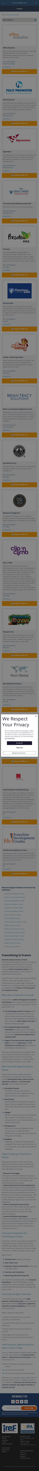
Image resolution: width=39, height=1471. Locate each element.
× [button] (36, 716)
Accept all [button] (19, 743)
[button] (19, 753)
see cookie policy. (10, 738)
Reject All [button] (19, 747)
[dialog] (19, 735)
